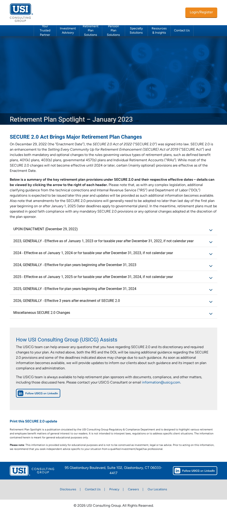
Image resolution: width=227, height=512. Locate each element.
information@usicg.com (161, 382)
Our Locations (157, 489)
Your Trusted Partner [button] (45, 30)
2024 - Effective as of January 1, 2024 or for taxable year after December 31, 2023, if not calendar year (93, 252)
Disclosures (68, 489)
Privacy (114, 489)
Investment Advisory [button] (68, 31)
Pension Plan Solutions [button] (113, 30)
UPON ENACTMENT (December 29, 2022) (45, 228)
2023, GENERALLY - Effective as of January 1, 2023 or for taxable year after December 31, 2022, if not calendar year (103, 240)
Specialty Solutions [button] (136, 31)
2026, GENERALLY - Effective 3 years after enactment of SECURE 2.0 (66, 300)
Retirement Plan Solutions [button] (90, 30)
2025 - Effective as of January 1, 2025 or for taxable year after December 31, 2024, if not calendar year (93, 276)
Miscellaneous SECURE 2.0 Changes (41, 312)
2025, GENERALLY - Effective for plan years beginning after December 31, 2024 (74, 288)
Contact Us (182, 30)
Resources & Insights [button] (159, 31)
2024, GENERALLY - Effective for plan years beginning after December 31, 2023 (74, 264)
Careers (133, 489)
